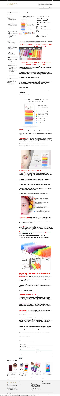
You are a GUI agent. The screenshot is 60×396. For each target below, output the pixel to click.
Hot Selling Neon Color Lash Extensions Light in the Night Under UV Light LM (47, 373)
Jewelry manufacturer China (17, 395)
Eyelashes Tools (9, 49)
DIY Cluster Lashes (10, 14)
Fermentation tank (26, 394)
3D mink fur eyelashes (12, 43)
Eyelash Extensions (10, 17)
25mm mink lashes (10, 48)
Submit (21, 358)
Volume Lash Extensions (12, 20)
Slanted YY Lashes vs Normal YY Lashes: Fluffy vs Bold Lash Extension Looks (13, 68)
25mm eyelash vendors (51, 394)
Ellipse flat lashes (11, 23)
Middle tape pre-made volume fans (13, 34)
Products (9, 12)
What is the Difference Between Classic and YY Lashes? (13, 71)
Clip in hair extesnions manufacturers (9, 395)
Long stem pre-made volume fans (13, 30)
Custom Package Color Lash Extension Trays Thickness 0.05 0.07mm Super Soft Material (23, 374)
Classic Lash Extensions (12, 19)
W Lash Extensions (11, 26)
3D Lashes (8, 41)
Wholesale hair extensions (20, 394)
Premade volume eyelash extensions (12, 36)
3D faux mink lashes (12, 46)
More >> (8, 379)
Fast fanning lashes (38, 394)
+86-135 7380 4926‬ (18, 0)
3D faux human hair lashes (13, 47)
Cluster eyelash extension (14, 394)
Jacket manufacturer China (32, 395)
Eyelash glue (11, 53)
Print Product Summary (41, 38)
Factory (21, 7)
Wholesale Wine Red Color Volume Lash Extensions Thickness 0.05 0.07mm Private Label (45, 13)
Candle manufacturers (2, 394)
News (24, 7)
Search (50, 7)
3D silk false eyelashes (12, 42)
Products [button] (17, 7)
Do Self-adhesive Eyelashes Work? (13, 61)
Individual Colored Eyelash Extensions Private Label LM (26, 13)
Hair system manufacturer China (25, 395)
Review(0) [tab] (24, 344)
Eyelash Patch (11, 52)
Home (9, 7)
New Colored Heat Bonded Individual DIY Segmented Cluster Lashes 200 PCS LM (36, 373)
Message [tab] (21, 344)
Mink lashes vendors (8, 394)
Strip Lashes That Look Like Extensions (35, 385)
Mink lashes (9, 40)
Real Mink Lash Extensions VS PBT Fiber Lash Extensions (13, 66)
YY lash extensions (11, 18)
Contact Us (28, 7)
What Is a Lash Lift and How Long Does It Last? (36, 383)
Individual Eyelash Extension (13, 25)
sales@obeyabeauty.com (11, 0)
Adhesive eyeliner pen (12, 54)
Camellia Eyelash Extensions (13, 24)
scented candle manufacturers (44, 394)
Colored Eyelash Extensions (11, 37)
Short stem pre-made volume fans (13, 32)
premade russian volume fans (32, 394)
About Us (12, 7)
